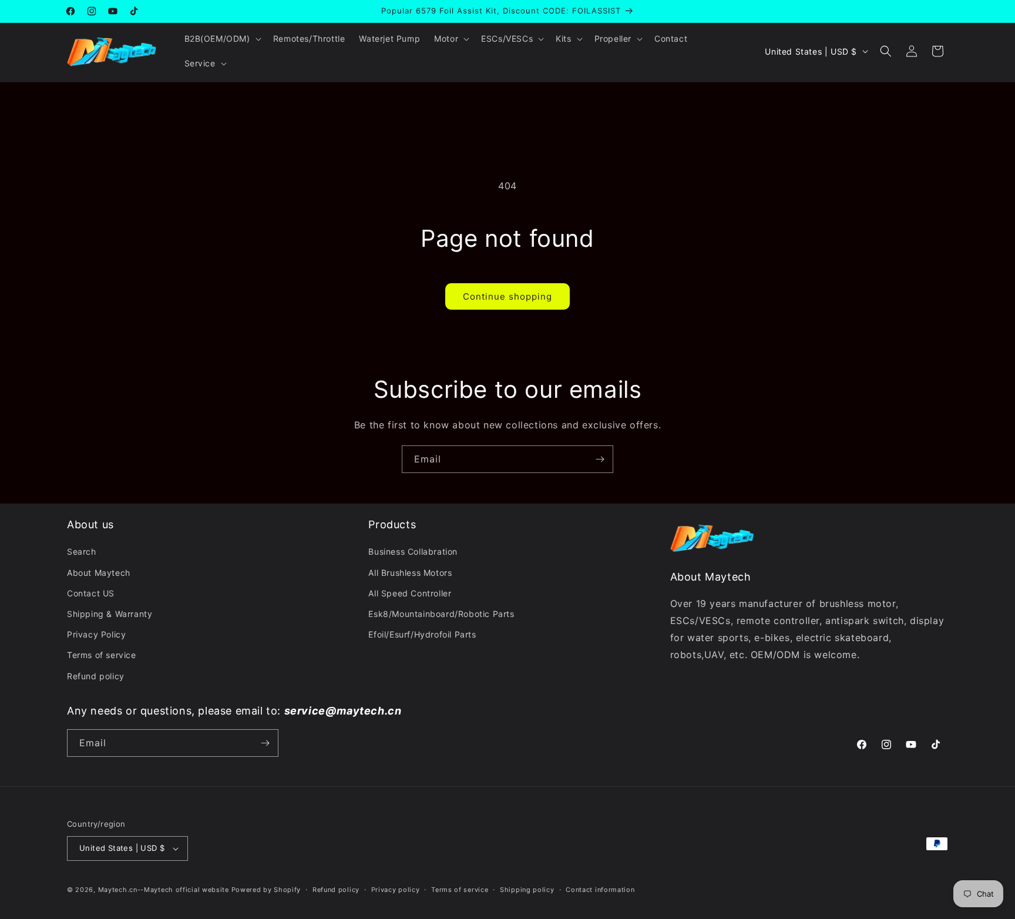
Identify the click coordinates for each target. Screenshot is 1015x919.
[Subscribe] (600, 459)
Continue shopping (507, 296)
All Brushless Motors (410, 573)
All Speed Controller (409, 593)
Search (81, 551)
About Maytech (98, 573)
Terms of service (101, 655)
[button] (221, 38)
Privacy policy (395, 890)
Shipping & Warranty (109, 614)
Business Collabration (413, 551)
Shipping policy (527, 890)
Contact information (600, 890)
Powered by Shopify (266, 890)
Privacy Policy (96, 634)
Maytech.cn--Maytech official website (163, 890)
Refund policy (96, 676)
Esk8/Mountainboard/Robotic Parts (441, 614)
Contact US (91, 593)
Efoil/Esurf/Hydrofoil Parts (422, 634)
